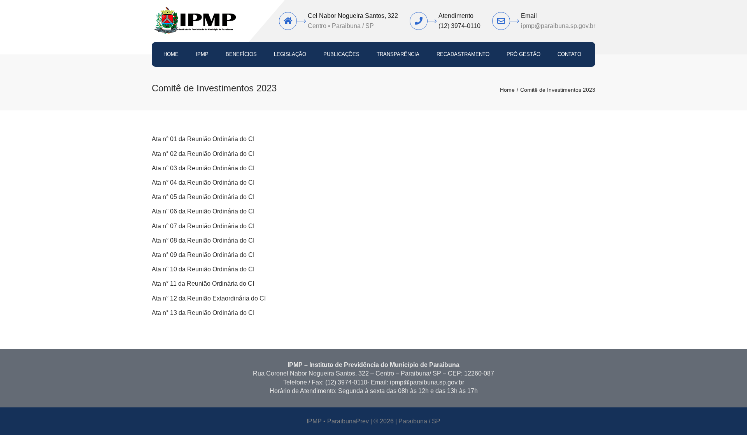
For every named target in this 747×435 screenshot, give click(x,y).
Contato (569, 54)
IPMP (202, 54)
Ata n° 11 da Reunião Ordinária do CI (203, 283)
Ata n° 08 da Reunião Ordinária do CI (203, 240)
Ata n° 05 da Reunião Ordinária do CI (203, 197)
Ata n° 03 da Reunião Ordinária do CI (203, 168)
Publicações (341, 54)
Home (171, 54)
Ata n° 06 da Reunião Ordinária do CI (203, 211)
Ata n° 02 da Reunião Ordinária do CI (203, 153)
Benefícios (241, 54)
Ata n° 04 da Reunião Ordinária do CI (203, 182)
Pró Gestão (523, 54)
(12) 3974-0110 (459, 26)
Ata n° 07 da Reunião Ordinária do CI (203, 226)
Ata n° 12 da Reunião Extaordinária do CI (209, 298)
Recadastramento (463, 54)
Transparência (398, 54)
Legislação (290, 54)
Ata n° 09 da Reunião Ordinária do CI (203, 255)
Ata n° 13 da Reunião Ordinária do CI (203, 312)
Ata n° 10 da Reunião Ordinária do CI (203, 269)
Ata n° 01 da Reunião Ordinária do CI (203, 139)
